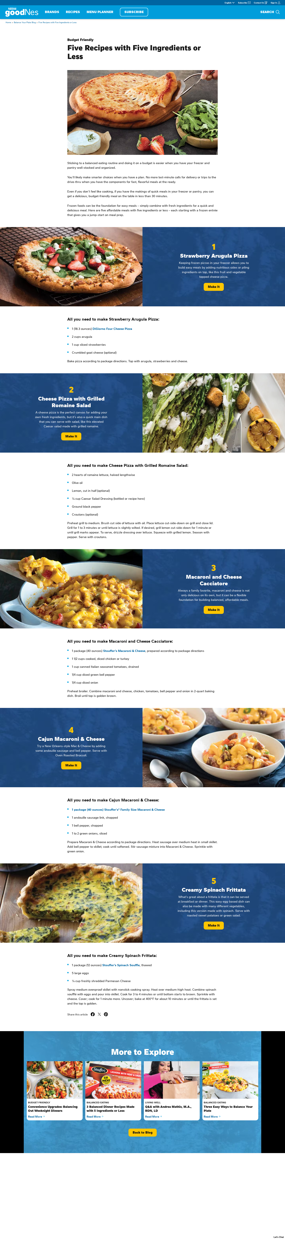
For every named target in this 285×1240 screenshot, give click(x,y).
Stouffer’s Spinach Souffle (121, 965)
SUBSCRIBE (134, 12)
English (228, 3)
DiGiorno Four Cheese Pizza (112, 328)
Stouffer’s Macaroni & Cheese (124, 651)
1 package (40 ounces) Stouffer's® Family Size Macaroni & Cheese (118, 809)
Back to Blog (143, 1132)
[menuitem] (52, 12)
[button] (106, 1014)
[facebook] (93, 1014)
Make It (214, 287)
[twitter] (99, 1014)
